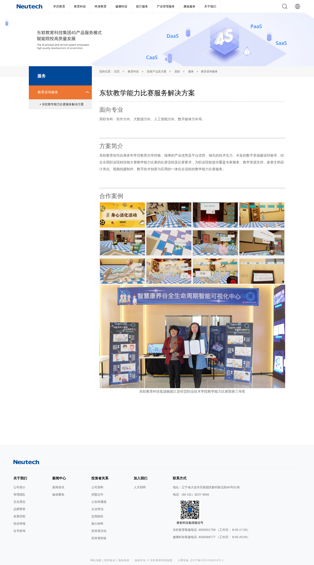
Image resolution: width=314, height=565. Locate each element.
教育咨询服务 (48, 92)
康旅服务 (189, 6)
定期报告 (97, 516)
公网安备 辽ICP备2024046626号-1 (201, 560)
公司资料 (97, 487)
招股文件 (97, 494)
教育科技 (80, 6)
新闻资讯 (58, 487)
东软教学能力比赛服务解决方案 (62, 104)
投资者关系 (100, 478)
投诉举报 (19, 523)
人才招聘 (140, 487)
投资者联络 (98, 538)
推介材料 (97, 523)
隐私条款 (124, 560)
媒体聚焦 (58, 494)
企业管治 (97, 509)
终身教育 (101, 6)
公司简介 (19, 487)
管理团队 (19, 494)
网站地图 (96, 560)
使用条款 (110, 560)
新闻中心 (59, 478)
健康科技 (121, 6)
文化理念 (19, 501)
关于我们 (210, 6)
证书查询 (19, 531)
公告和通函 (98, 501)
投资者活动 (98, 531)
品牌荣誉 (19, 509)
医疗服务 (142, 6)
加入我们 (140, 478)
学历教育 (59, 6)
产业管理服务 (166, 6)
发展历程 (19, 516)
